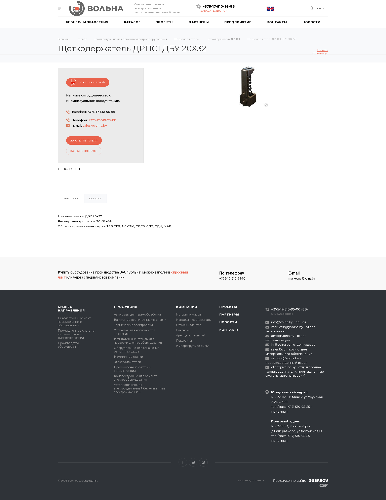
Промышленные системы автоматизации (132, 369)
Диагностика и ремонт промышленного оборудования (74, 321)
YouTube (203, 462)
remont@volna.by (285, 358)
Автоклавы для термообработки (137, 314)
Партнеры (229, 314)
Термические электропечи (133, 325)
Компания (186, 307)
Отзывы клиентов (188, 325)
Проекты (228, 307)
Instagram (193, 462)
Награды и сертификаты (193, 320)
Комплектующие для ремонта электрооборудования (135, 377)
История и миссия (189, 314)
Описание (70, 198)
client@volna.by (283, 367)
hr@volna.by (280, 344)
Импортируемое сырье (192, 346)
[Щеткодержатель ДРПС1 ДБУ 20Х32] (248, 87)
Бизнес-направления (71, 308)
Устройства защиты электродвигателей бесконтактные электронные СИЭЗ (139, 388)
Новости (228, 322)
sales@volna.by (95, 125)
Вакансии (183, 330)
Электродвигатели (127, 362)
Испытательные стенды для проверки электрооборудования (138, 340)
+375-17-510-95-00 (232, 278)
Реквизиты (184, 340)
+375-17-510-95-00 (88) (289, 309)
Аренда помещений (190, 335)
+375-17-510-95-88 (219, 6)
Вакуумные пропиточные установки (140, 320)
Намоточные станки (128, 357)
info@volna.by (282, 322)
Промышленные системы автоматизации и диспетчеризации (76, 334)
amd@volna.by (282, 336)
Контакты (229, 330)
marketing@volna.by (301, 278)
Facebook (183, 462)
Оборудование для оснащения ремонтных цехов (136, 349)
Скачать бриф (92, 82)
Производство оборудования (68, 344)
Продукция (125, 307)
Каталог (95, 198)
